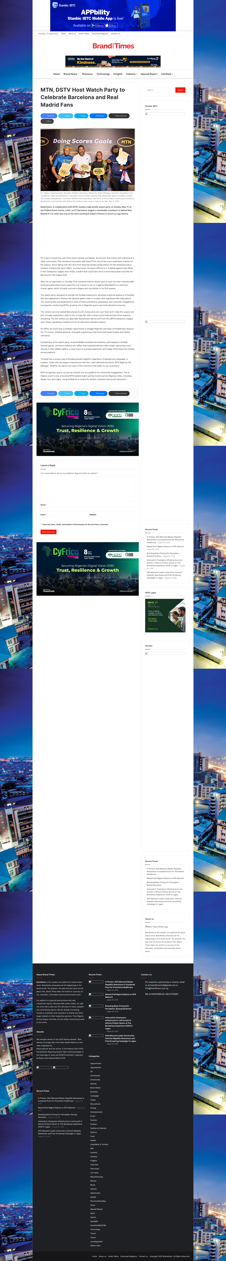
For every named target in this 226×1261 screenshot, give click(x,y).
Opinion (93, 1189)
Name (44, 505)
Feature (93, 1132)
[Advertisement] (88, 237)
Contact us (115, 34)
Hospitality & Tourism (99, 1144)
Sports (93, 1217)
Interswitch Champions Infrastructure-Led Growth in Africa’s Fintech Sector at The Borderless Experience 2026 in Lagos (164, 563)
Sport (92, 1213)
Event (92, 1116)
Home (63, 34)
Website (92, 515)
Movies (93, 1181)
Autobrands (95, 1076)
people (93, 1197)
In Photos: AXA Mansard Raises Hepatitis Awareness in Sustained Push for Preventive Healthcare (165, 539)
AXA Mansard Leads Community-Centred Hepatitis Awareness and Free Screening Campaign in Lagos (164, 575)
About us (72, 34)
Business (87, 74)
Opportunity (95, 1193)
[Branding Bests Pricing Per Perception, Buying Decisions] (96, 1009)
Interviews (94, 1169)
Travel (93, 1233)
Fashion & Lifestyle (98, 1128)
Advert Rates (84, 34)
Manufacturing (96, 1177)
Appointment (95, 1063)
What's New (95, 1246)
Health (93, 1140)
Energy (93, 1108)
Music (92, 1185)
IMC (92, 1148)
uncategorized (96, 1241)
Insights (118, 74)
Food (92, 1136)
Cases (93, 1100)
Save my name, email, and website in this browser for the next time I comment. (76, 524)
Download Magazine (100, 34)
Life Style (94, 1173)
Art (91, 1071)
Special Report (149, 74)
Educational (95, 1104)
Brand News (70, 74)
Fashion (93, 1120)
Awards (93, 1084)
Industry (131, 74)
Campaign (94, 1096)
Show (92, 1205)
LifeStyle (166, 74)
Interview (94, 1165)
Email (44, 515)
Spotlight (94, 1221)
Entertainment (96, 1112)
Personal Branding (98, 1201)
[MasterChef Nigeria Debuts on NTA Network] (96, 998)
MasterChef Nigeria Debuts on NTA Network (165, 546)
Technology (103, 74)
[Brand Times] (113, 45)
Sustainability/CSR (98, 1225)
